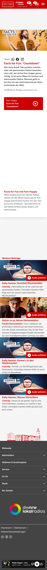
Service (5, 469)
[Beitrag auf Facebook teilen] (17, 59)
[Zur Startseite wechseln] (8, 4)
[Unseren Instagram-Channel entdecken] (10, 536)
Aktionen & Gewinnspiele (14, 462)
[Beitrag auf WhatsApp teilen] (12, 59)
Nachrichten (8, 455)
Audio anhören (36, 278)
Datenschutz (20, 528)
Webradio (6, 448)
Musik (5, 483)
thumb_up (41, 564)
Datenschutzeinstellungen (13, 532)
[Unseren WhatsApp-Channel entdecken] (2, 536)
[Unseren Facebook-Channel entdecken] (6, 536)
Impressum (6, 528)
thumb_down (32, 564)
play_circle (37, 564)
